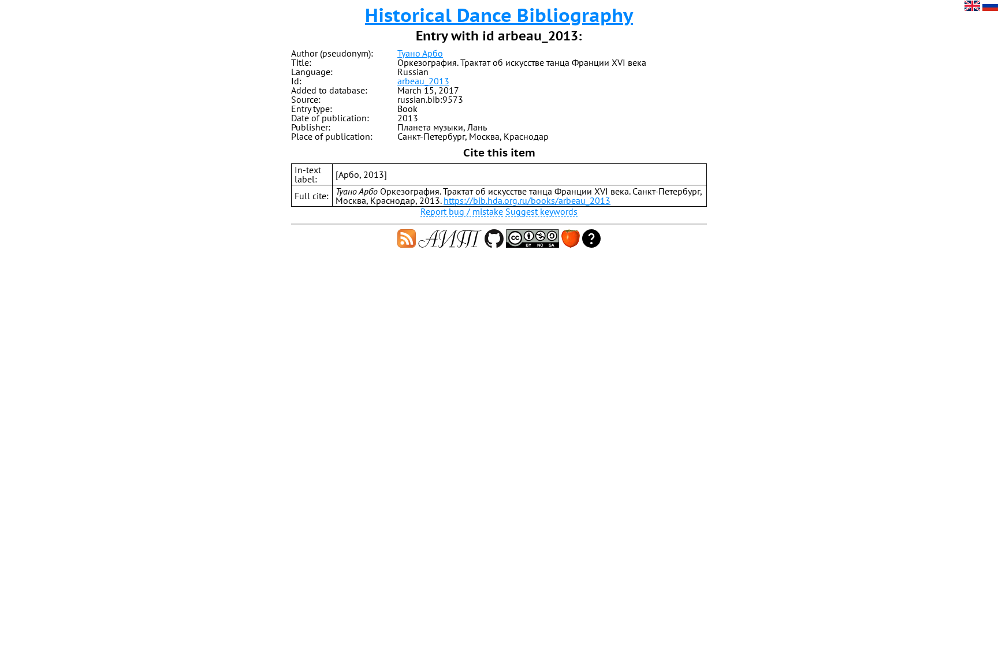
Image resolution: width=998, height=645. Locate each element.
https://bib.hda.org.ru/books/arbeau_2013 (527, 200)
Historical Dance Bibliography (499, 15)
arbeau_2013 (423, 81)
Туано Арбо (420, 53)
